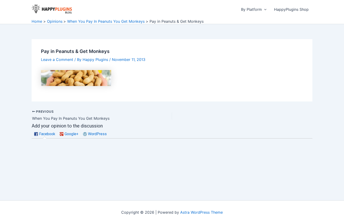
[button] (264, 9)
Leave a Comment (57, 59)
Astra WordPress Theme (201, 212)
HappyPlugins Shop (291, 9)
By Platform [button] (251, 9)
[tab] (44, 134)
